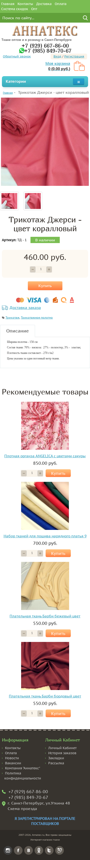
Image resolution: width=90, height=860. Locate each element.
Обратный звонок (17, 56)
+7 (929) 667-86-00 (45, 45)
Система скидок (14, 9)
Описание (17, 330)
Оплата (60, 4)
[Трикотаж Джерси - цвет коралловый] (45, 142)
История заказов (62, 753)
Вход (57, 56)
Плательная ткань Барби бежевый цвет (45, 616)
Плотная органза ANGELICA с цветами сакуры (45, 456)
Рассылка (56, 763)
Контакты (25, 4)
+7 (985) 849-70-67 (48, 50)
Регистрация (74, 56)
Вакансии (13, 763)
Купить (45, 285)
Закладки (56, 758)
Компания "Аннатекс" (22, 768)
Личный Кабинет (62, 748)
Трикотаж (12, 317)
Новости (12, 758)
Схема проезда (22, 808)
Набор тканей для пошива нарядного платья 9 (45, 536)
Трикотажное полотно (37, 317)
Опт (34, 9)
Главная (7, 4)
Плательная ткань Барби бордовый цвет (45, 696)
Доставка (44, 4)
